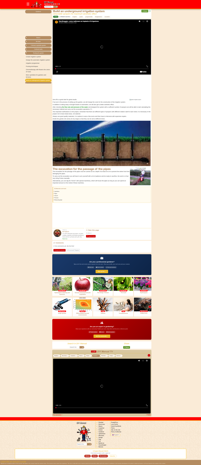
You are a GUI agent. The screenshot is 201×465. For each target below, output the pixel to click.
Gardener (47, 4)
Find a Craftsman (116, 432)
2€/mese (95, 456)
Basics (38, 37)
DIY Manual (48, 2)
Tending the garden (38, 53)
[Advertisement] (147, 4)
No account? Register (73, 250)
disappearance (98, 16)
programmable (88, 16)
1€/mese (88, 456)
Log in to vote (91, 236)
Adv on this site (115, 430)
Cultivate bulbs (38, 49)
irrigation (74, 16)
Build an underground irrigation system (38, 80)
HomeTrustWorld (116, 426)
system (81, 16)
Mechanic (104, 355)
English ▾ (116, 434)
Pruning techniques (32, 66)
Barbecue (101, 443)
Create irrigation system (33, 57)
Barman (119, 355)
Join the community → (102, 336)
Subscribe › (112, 456)
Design (112, 355)
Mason (81, 355)
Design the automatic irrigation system (38, 60)
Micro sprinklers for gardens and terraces (36, 76)
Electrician (65, 355)
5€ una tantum (103, 456)
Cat (99, 441)
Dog (99, 439)
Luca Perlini (114, 424)
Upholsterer (101, 433)
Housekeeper (102, 445)
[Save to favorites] (150, 11)
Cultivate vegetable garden (38, 45)
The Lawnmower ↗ (57, 414)
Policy (113, 428)
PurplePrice (114, 422)
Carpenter (74, 355)
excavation (107, 16)
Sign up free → (102, 271)
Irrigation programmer (32, 63)
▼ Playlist (148, 414)
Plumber (56, 355)
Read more (64, 238)
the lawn (38, 41)
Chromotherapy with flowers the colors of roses (38, 71)
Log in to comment (60, 250)
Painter (88, 355)
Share (145, 11)
